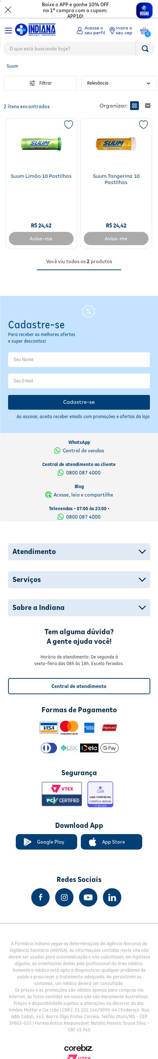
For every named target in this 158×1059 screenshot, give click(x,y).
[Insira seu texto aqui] (40, 897)
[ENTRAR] (90, 30)
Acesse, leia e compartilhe (83, 495)
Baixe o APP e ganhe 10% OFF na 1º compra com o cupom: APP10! (75, 10)
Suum (12, 66)
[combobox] (79, 50)
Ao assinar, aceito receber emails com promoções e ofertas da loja (83, 416)
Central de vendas (83, 450)
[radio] (134, 105)
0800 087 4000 (83, 473)
